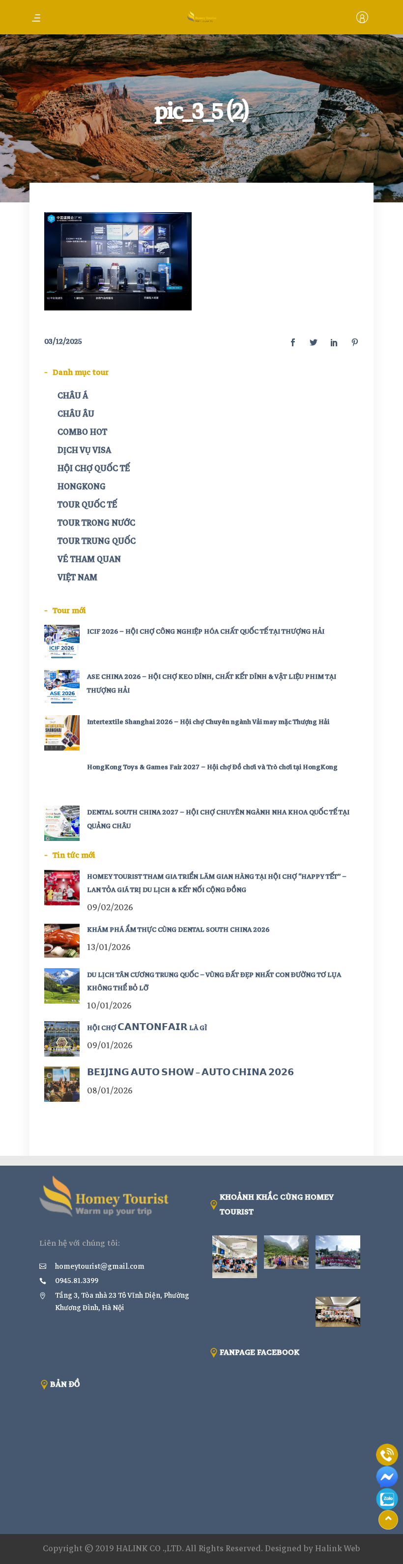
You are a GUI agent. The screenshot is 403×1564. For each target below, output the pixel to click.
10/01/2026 (109, 1005)
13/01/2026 (109, 947)
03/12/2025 (63, 341)
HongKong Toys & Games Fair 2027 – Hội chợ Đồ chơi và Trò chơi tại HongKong (212, 767)
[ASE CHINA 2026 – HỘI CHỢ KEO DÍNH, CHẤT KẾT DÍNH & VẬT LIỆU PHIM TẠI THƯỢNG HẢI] (62, 687)
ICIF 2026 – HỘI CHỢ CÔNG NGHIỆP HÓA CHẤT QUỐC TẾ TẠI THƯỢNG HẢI (205, 631)
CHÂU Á (73, 395)
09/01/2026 (110, 1045)
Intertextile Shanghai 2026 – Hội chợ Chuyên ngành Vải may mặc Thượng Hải (208, 721)
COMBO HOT (82, 432)
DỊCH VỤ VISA (84, 450)
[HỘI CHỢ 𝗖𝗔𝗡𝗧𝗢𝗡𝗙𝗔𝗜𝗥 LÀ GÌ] (62, 1039)
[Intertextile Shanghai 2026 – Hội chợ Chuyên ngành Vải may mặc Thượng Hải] (62, 733)
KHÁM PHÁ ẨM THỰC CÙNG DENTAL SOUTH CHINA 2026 (178, 929)
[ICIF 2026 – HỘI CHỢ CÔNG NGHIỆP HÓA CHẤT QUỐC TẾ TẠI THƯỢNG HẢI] (62, 642)
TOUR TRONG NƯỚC (96, 523)
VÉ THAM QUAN (89, 559)
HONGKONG (82, 486)
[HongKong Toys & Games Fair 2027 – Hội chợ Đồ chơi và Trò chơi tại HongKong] (62, 778)
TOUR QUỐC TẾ (87, 504)
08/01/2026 (110, 1090)
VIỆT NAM (77, 577)
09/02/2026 (110, 907)
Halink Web (337, 1548)
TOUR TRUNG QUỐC (97, 541)
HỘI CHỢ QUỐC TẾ (94, 468)
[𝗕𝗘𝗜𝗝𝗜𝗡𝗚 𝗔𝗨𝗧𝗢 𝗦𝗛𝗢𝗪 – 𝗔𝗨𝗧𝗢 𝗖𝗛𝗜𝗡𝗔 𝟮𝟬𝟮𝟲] (62, 1084)
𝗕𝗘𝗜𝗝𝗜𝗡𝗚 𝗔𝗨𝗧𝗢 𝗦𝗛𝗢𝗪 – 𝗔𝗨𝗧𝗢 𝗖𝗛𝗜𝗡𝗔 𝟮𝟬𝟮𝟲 (190, 1073)
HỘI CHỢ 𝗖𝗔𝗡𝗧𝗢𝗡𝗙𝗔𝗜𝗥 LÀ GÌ (147, 1027)
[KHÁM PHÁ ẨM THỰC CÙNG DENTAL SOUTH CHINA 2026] (62, 940)
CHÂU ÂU (76, 413)
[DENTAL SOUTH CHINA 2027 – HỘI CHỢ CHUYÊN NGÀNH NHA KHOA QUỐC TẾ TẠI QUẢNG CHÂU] (62, 823)
